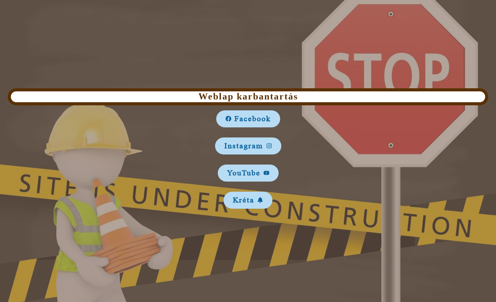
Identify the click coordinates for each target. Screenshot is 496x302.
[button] (248, 118)
